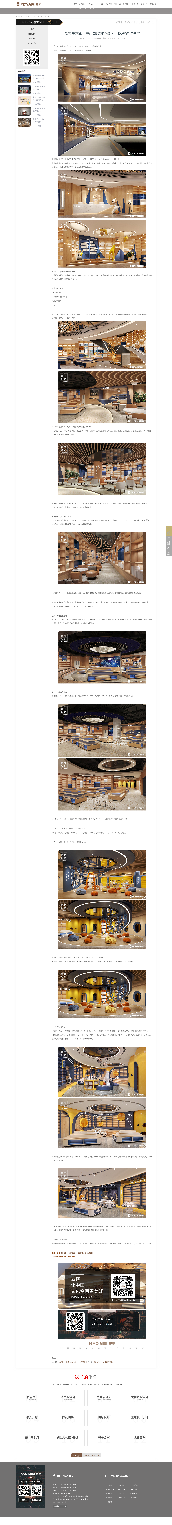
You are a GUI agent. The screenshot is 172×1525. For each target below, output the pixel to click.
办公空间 (31, 38)
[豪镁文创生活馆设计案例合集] (24, 100)
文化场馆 (133, 1489)
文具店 (31, 29)
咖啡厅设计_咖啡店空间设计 (104, 1362)
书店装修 (71, 1253)
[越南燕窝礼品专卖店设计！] (24, 111)
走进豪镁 (82, 4)
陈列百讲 (126, 4)
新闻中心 (144, 4)
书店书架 (80, 1253)
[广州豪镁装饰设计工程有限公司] (28, 4)
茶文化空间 (32, 43)
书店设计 (63, 1253)
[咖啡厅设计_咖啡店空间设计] (24, 122)
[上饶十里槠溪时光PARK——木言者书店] (24, 78)
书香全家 (135, 4)
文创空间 (42, 16)
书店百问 (109, 1498)
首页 (75, 4)
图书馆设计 (89, 1253)
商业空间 (117, 4)
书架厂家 (108, 4)
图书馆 (90, 4)
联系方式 (153, 4)
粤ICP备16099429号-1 (60, 1502)
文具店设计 (33, 16)
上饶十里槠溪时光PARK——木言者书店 (73, 1362)
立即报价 (109, 1502)
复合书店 (99, 4)
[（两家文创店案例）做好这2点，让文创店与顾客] (24, 89)
